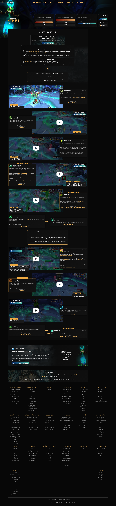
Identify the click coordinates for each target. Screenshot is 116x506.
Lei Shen (83, 408)
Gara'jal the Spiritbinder (15, 420)
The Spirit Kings (15, 422)
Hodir (15, 489)
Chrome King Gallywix (32, 429)
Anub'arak (101, 455)
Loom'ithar (100, 391)
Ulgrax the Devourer (66, 417)
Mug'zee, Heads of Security (32, 427)
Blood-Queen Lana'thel (67, 462)
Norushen (32, 393)
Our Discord (63, 502)
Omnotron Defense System (100, 420)
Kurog (49, 457)
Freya (15, 486)
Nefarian (101, 429)
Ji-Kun (83, 398)
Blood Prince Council (66, 460)
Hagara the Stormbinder (49, 422)
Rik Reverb (32, 420)
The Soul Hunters (100, 396)
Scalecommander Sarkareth (32, 462)
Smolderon (15, 458)
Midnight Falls (67, 403)
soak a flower (75, 97)
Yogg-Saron (15, 493)
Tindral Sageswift (15, 460)
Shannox (83, 417)
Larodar (15, 455)
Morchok (49, 417)
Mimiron (15, 484)
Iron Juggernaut (32, 398)
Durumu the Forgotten (84, 400)
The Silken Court (66, 427)
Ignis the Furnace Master (15, 474)
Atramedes (100, 424)
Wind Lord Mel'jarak (15, 432)
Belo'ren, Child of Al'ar (66, 401)
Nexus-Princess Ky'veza (67, 425)
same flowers (38, 64)
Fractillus (101, 398)
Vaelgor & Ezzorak (66, 393)
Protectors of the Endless (15, 438)
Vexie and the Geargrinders (32, 417)
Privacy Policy (61, 499)
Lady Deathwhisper (66, 450)
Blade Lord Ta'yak (15, 429)
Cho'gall (100, 436)
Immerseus (32, 389)
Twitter (56, 502)
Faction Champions (101, 451)
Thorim (15, 488)
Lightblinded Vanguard (66, 396)
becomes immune (49, 53)
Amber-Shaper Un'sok (15, 434)
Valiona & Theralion (101, 432)
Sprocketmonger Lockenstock (32, 424)
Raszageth (49, 460)
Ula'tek (15, 403)
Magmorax (32, 458)
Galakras (32, 396)
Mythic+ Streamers (101, 477)
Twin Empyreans (83, 407)
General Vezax (15, 491)
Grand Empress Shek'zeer (15, 436)
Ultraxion (49, 424)
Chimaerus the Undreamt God (66, 400)
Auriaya (15, 482)
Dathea (49, 455)
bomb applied (28, 61)
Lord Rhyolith (84, 419)
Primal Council (49, 453)
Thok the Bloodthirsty (32, 407)
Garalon (15, 431)
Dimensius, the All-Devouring (101, 401)
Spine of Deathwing (49, 427)
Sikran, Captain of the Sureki (66, 420)
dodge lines (83, 97)
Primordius (83, 401)
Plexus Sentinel (100, 389)
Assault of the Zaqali (32, 453)
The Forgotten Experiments (32, 451)
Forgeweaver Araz (101, 394)
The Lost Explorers (15, 396)
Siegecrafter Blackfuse (32, 408)
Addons (100, 472)
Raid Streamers (101, 479)
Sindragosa (66, 465)
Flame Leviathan (15, 472)
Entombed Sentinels (15, 393)
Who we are (72, 502)
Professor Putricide (66, 458)
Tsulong (15, 439)
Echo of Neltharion (32, 460)
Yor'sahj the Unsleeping (49, 420)
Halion (83, 448)
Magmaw (101, 422)
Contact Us (68, 499)
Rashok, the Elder (32, 455)
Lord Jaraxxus (101, 450)
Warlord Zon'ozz (49, 419)
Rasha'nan (66, 422)
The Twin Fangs (15, 400)
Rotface (66, 457)
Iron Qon (84, 405)
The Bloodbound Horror (66, 419)
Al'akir (100, 419)
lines (28, 219)
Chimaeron (100, 425)
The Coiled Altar (15, 401)
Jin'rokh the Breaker (83, 389)
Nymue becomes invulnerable (66, 255)
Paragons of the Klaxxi (32, 410)
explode (30, 62)
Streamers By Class (101, 475)
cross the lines (21, 182)
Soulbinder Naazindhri (101, 393)
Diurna (49, 458)
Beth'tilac (84, 420)
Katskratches (31, 375)
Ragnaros (84, 427)
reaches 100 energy (33, 53)
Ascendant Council (101, 434)
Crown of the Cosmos (66, 398)
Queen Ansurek (66, 429)
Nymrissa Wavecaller (15, 389)
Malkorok (32, 403)
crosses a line (58, 333)
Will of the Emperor (15, 425)
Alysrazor (84, 422)
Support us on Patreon (47, 502)
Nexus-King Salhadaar (100, 400)
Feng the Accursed (15, 419)
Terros (49, 450)
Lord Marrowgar (66, 448)
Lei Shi (15, 441)
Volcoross (15, 451)
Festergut (66, 455)
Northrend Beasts (101, 448)
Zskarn (32, 457)
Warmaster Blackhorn (49, 425)
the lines (63, 264)
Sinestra (100, 438)
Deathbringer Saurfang (66, 453)
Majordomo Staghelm (83, 425)
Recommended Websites (101, 481)
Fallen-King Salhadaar (66, 394)
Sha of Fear (15, 443)
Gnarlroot (15, 448)
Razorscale (15, 475)
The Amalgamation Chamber (32, 450)
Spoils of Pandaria (32, 405)
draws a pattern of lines (34, 51)
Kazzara (32, 448)
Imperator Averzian (66, 389)
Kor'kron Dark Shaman (32, 400)
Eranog (49, 448)
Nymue (15, 457)
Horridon (84, 391)
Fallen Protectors (32, 391)
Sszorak (15, 398)
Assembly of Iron (15, 479)
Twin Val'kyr (100, 453)
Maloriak (101, 427)
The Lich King (66, 467)
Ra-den (83, 410)
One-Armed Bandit (32, 425)
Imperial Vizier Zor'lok (15, 427)
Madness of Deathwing (49, 429)
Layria (44, 375)
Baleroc (83, 424)
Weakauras (100, 474)
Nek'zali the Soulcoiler (15, 391)
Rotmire (49, 389)
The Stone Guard (15, 417)
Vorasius (66, 391)
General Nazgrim (32, 401)
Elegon (15, 424)
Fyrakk (15, 462)
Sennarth (49, 451)
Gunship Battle (66, 451)
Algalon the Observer (15, 495)
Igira (15, 450)
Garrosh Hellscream (32, 412)
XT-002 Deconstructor (15, 477)
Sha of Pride (32, 394)
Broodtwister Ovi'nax (66, 424)
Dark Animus (83, 403)
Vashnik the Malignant (15, 394)
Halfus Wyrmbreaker (100, 431)
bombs (69, 197)
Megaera (83, 396)
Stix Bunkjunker (32, 422)
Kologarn (15, 481)
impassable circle (43, 62)
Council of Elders (83, 393)
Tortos (83, 394)
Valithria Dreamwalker (66, 463)
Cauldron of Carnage (32, 419)
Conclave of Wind (101, 417)
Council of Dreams (15, 453)
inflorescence (26, 180)
